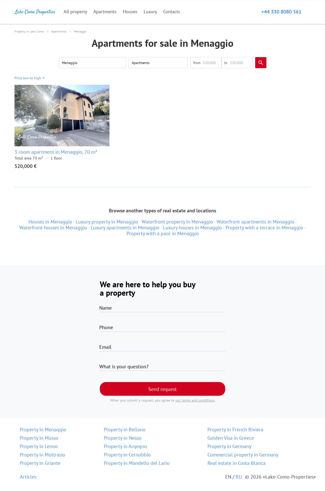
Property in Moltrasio (42, 454)
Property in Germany (229, 446)
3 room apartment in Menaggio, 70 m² (55, 152)
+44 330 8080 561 (281, 11)
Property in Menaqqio (43, 429)
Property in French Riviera (235, 429)
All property (75, 11)
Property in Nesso (122, 438)
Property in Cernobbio (127, 454)
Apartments (105, 11)
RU (239, 476)
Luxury (150, 11)
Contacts (171, 11)
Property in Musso (39, 438)
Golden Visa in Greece (230, 438)
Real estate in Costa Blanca (236, 463)
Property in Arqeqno (125, 446)
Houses (130, 11)
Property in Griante (40, 463)
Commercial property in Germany (242, 454)
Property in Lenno (39, 446)
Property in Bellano (124, 429)
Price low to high (27, 78)
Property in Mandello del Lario (137, 463)
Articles (28, 476)
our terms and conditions (195, 400)
